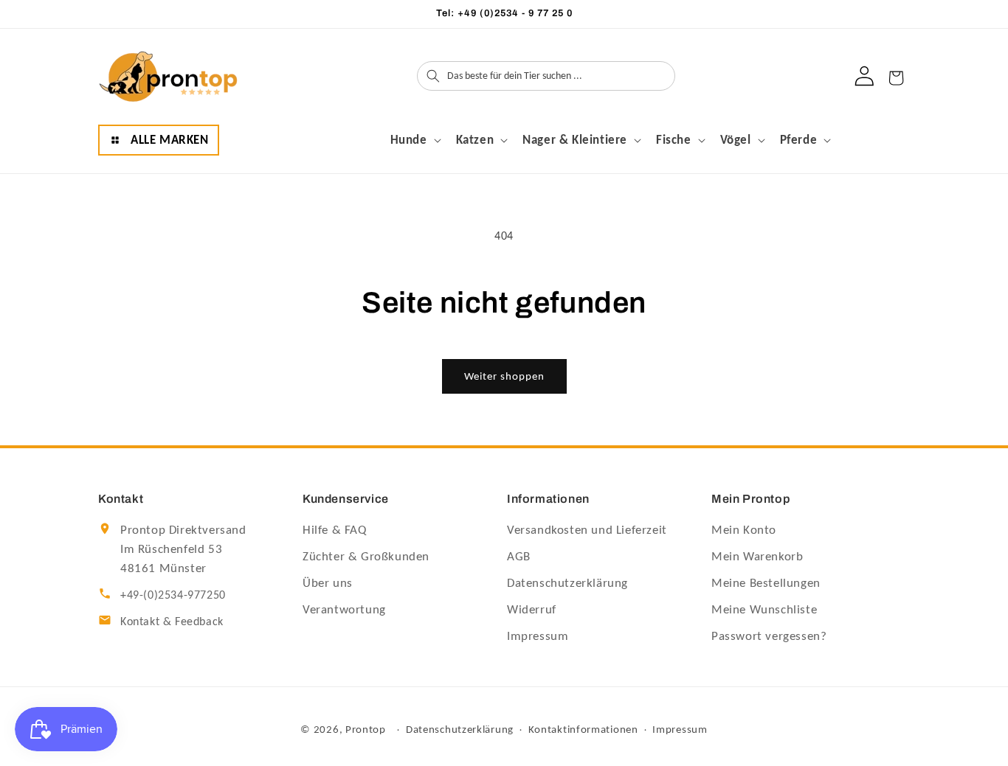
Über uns (328, 583)
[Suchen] (433, 76)
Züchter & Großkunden (366, 556)
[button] (158, 140)
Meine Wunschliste (764, 609)
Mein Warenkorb (757, 556)
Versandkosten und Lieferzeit (587, 529)
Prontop (365, 729)
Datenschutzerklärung (567, 583)
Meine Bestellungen (766, 583)
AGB (519, 556)
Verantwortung (344, 609)
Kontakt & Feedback (172, 621)
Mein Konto (743, 529)
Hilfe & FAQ (335, 529)
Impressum (537, 636)
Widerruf (531, 609)
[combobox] (560, 76)
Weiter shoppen (504, 376)
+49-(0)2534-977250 (173, 595)
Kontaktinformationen (583, 730)
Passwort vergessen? (768, 636)
